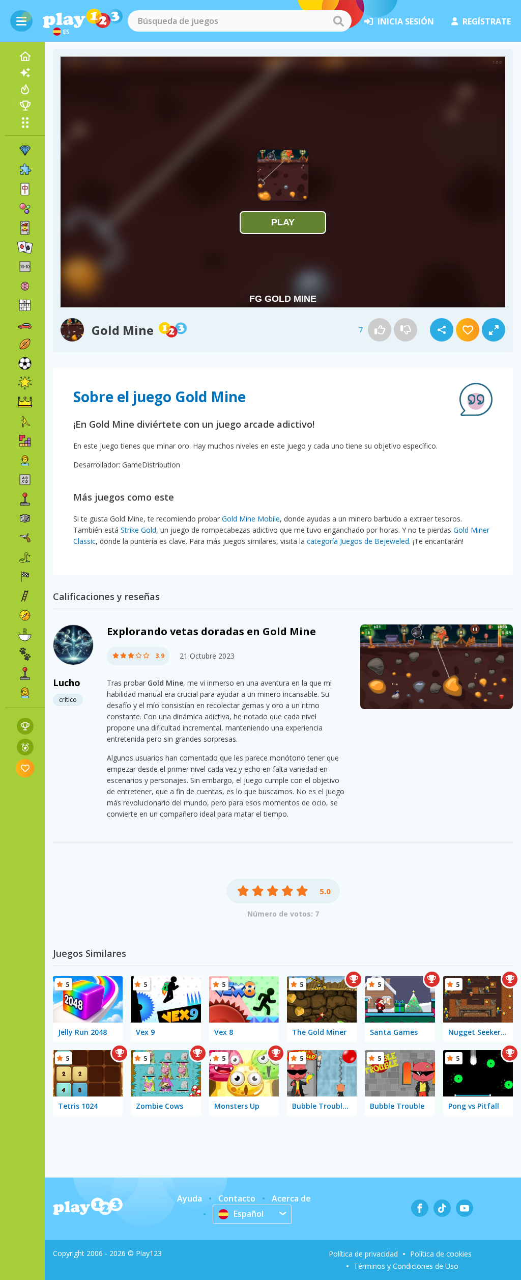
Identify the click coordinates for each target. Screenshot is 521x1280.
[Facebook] (419, 1208)
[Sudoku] (25, 305)
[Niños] (25, 460)
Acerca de (291, 1198)
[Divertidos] (25, 383)
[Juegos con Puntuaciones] (25, 726)
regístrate (486, 21)
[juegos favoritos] (25, 768)
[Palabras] (25, 479)
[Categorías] (25, 122)
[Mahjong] (25, 189)
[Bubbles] (25, 208)
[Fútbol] (25, 363)
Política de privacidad (363, 1254)
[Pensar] (25, 286)
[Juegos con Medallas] (25, 747)
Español (249, 1213)
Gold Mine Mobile (251, 519)
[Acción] (25, 537)
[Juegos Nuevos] (25, 73)
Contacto (236, 1198)
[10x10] (25, 266)
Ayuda (189, 1198)
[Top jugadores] (25, 105)
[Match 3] (25, 150)
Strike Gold (138, 530)
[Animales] (25, 654)
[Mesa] (25, 518)
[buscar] (338, 21)
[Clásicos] (25, 557)
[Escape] (25, 421)
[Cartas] (25, 228)
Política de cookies (441, 1254)
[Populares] (25, 89)
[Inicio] (25, 56)
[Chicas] (25, 692)
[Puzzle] (25, 169)
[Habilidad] (25, 596)
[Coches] (25, 324)
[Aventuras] (25, 615)
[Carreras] (25, 576)
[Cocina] (25, 634)
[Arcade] (25, 499)
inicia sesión (406, 21)
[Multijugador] (25, 673)
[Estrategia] (25, 402)
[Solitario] (25, 247)
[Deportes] (25, 344)
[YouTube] (464, 1208)
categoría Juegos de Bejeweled (358, 541)
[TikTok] (442, 1208)
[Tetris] (25, 441)
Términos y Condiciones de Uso (406, 1266)
